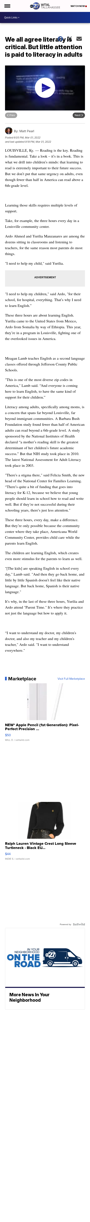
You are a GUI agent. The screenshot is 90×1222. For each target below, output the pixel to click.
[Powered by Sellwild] (79, 924)
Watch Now (78, 6)
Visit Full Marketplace (71, 678)
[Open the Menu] (7, 6)
